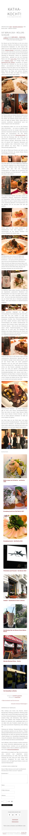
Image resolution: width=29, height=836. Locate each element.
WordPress (23, 833)
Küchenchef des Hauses (8, 62)
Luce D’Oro (13, 59)
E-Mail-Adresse (5, 790)
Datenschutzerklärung (13, 749)
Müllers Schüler (9, 50)
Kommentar (4, 773)
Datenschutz (15, 821)
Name (3, 785)
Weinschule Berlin (20, 135)
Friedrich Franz (9, 60)
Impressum (15, 819)
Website (3, 795)
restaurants (17, 697)
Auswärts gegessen (17, 695)
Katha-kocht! (14, 11)
